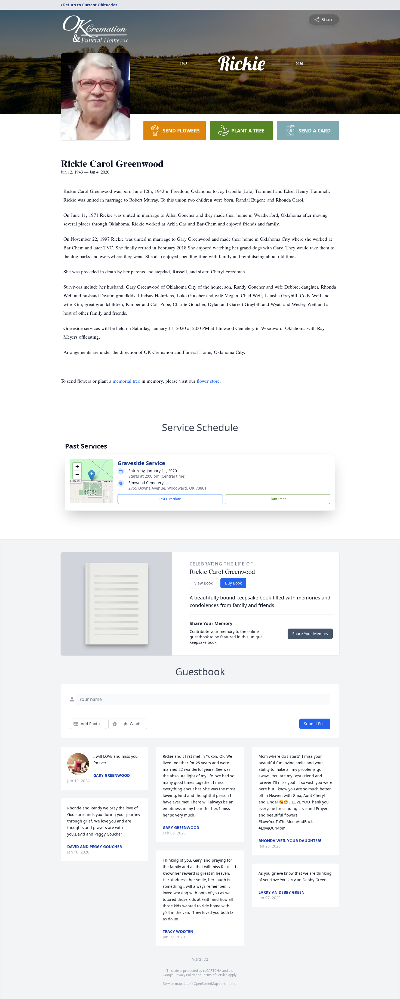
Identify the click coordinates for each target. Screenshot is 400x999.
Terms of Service (214, 975)
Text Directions (170, 499)
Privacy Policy (184, 975)
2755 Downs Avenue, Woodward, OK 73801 (167, 488)
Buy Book (233, 583)
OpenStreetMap (206, 983)
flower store (208, 381)
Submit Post (315, 723)
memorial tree (126, 381)
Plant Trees (277, 499)
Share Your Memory (310, 633)
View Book (203, 583)
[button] (91, 475)
